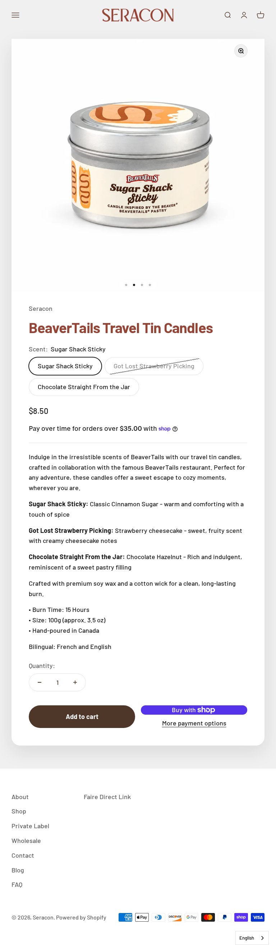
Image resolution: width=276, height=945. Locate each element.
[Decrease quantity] (39, 682)
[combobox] (252, 938)
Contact (23, 855)
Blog (18, 870)
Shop (19, 811)
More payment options (194, 723)
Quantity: (42, 665)
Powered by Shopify (81, 917)
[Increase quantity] (75, 682)
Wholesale (26, 840)
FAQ (17, 884)
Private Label (30, 826)
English (246, 938)
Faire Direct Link (107, 797)
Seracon (40, 308)
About (20, 797)
